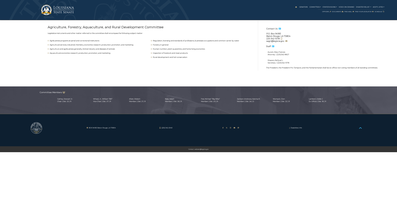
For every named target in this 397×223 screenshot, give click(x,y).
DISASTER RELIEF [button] (363, 7)
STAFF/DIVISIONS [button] (329, 7)
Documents (337, 11)
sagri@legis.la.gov (275, 41)
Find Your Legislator (363, 11)
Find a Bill (348, 11)
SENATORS (303, 7)
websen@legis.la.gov (201, 149)
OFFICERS (326, 11)
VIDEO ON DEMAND (346, 7)
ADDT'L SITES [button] (378, 7)
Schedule (379, 11)
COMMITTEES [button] (314, 7)
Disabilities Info (296, 128)
